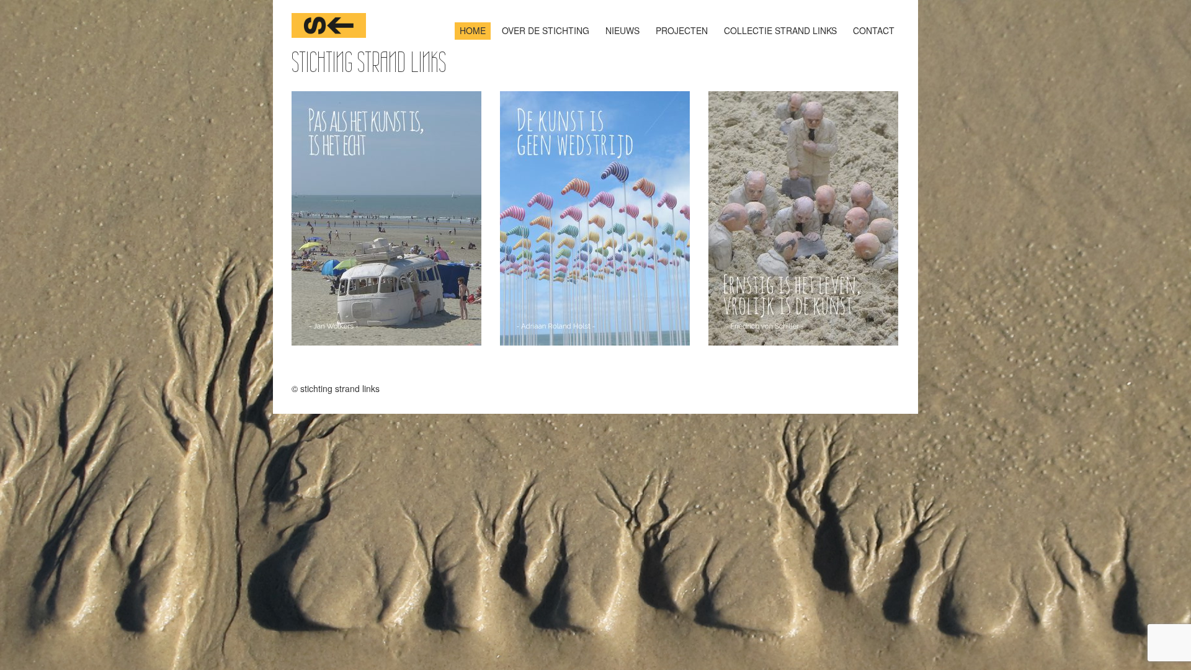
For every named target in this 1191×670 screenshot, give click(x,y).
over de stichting (545, 30)
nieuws (622, 30)
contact (873, 30)
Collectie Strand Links (780, 30)
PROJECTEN (682, 30)
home (473, 30)
